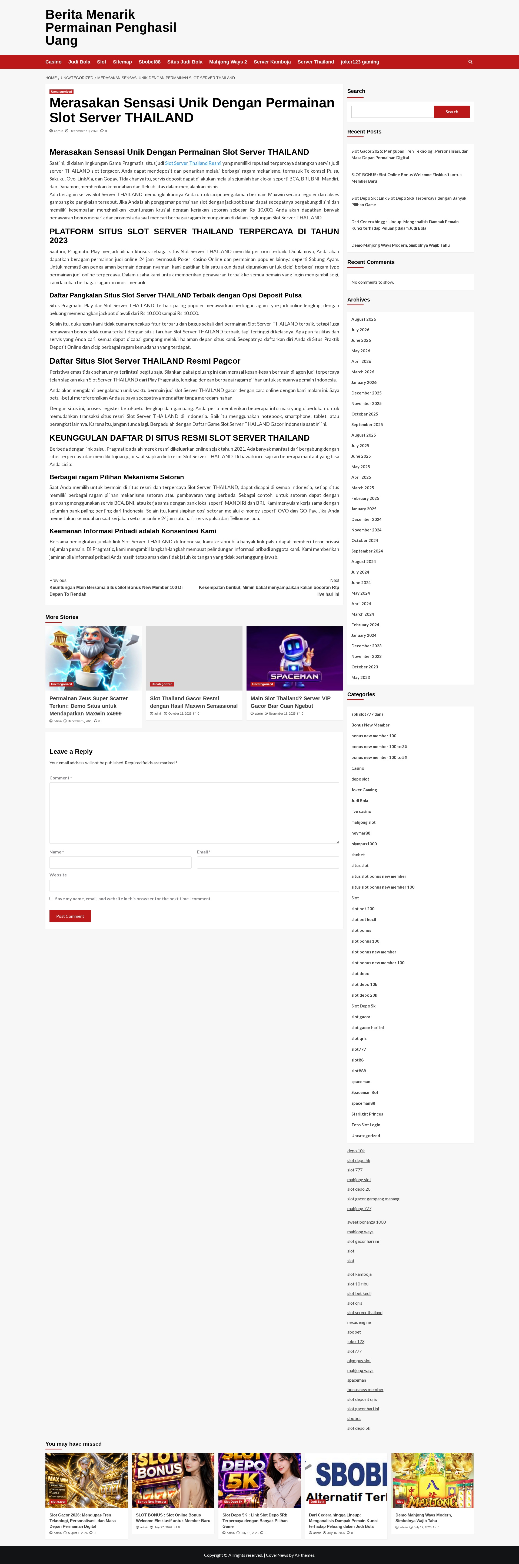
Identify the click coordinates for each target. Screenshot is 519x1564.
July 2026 (360, 329)
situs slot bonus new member (378, 876)
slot (350, 1250)
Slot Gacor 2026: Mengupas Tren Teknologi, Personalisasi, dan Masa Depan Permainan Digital (409, 154)
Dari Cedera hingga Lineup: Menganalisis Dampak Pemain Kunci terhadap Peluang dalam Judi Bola (405, 224)
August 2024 (363, 561)
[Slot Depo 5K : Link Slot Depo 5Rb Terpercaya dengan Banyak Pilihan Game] (259, 1480)
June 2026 (361, 340)
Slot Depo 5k (363, 1005)
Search (356, 91)
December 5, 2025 (80, 721)
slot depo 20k (364, 995)
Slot (101, 62)
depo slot (360, 778)
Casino (53, 62)
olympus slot (359, 1360)
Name (56, 851)
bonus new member (365, 1389)
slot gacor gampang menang (373, 1198)
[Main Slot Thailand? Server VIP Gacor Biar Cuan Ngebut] (295, 658)
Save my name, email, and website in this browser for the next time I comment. (133, 898)
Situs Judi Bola (184, 62)
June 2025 (361, 456)
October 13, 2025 (179, 713)
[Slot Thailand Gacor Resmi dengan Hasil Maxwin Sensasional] (194, 658)
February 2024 (365, 624)
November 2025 (366, 403)
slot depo (360, 973)
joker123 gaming (360, 62)
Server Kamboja (272, 62)
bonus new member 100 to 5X (379, 757)
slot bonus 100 (365, 941)
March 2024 (362, 614)
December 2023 (366, 645)
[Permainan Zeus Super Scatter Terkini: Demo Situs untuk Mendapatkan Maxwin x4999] (93, 658)
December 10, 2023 (84, 131)
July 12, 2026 (422, 1527)
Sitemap (122, 62)
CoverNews (277, 1555)
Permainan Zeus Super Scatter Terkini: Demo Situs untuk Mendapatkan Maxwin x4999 (88, 705)
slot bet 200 (362, 908)
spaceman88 (363, 1103)
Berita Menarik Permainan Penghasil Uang (111, 27)
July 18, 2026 (249, 1533)
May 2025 (360, 466)
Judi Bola (79, 62)
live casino (361, 811)
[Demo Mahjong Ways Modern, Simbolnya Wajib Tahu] (432, 1480)
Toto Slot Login (365, 1124)
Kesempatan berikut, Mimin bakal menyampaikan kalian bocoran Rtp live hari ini (269, 587)
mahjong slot (363, 822)
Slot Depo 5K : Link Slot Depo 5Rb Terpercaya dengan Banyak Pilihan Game (408, 201)
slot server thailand (364, 1312)
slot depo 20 (358, 1188)
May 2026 (360, 350)
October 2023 (364, 666)
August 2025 (363, 435)
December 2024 (366, 519)
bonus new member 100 (373, 735)
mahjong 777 (359, 1208)
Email (204, 851)
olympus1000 (364, 843)
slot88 (357, 1059)
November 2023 (366, 656)
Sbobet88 (150, 62)
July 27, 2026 (163, 1527)
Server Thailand (316, 62)
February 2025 (365, 498)
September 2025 (367, 424)
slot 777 (354, 1169)
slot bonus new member (373, 951)
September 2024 (367, 550)
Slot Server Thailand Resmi (193, 163)
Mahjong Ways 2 (228, 62)
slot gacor (360, 1016)
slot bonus (361, 930)
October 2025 (364, 413)
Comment (60, 777)
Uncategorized (61, 91)
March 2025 (362, 487)
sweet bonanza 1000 (366, 1221)
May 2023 (360, 677)
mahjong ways (360, 1231)
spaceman (360, 1081)
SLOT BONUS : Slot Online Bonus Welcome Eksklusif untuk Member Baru (406, 177)
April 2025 (361, 477)
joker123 (355, 1341)
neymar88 (360, 832)
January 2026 (364, 382)
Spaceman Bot (364, 1092)
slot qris (359, 1038)
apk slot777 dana (367, 714)
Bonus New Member (370, 724)
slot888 (358, 1070)
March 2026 (362, 371)
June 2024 (361, 582)
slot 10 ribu (357, 1283)
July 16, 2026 (336, 1533)
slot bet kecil (363, 919)
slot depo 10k (364, 984)
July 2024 (360, 572)
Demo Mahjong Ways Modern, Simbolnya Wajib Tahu (400, 245)
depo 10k (356, 1150)
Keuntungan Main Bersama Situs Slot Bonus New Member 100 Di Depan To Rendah (115, 587)
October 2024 (364, 540)
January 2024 (364, 635)
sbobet (358, 854)
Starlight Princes (367, 1113)
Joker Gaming (364, 789)
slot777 (358, 1049)
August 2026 (363, 319)
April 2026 (361, 361)
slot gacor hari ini (367, 1027)
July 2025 (360, 445)
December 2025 (366, 392)
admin (58, 131)
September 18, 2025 (282, 713)
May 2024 (360, 593)
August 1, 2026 (78, 1533)
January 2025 (364, 508)
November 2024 (366, 529)
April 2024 (361, 603)
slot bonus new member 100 (377, 962)
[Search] (470, 62)
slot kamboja (359, 1274)
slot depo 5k (358, 1160)
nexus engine (359, 1322)
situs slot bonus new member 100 (382, 887)
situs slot (360, 865)
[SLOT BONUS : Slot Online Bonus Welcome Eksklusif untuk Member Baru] (173, 1480)
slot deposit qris (362, 1399)
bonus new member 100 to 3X (379, 746)
